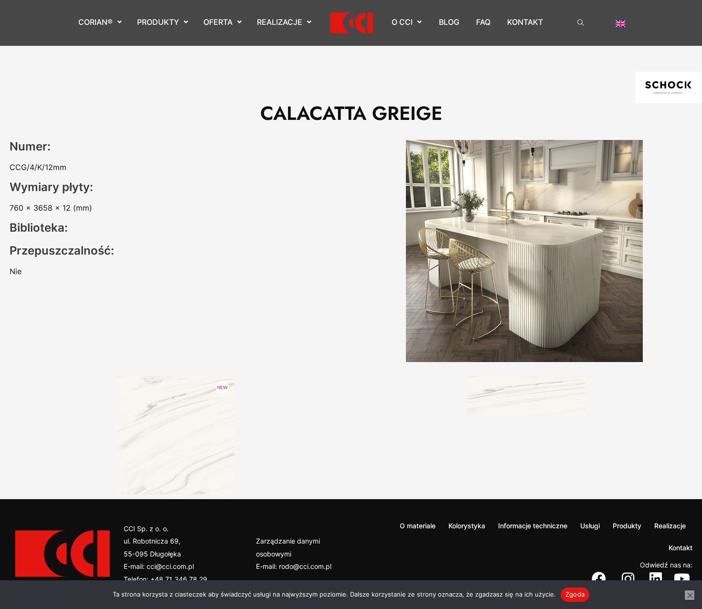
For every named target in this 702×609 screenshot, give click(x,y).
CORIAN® (95, 22)
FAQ (483, 22)
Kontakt (525, 22)
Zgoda (575, 594)
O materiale (418, 526)
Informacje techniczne (532, 526)
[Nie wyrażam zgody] (689, 595)
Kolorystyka (466, 526)
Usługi (590, 526)
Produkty (158, 22)
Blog (449, 22)
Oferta (218, 22)
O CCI (402, 22)
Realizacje (279, 22)
